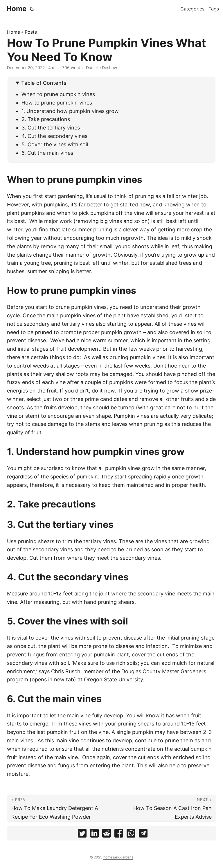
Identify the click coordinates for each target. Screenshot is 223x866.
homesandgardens (118, 857)
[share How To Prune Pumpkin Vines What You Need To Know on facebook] (118, 834)
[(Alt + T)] (32, 8)
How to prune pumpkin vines (56, 103)
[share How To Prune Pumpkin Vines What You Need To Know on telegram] (143, 834)
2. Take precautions (46, 119)
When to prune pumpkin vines (58, 94)
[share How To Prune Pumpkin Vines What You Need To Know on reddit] (106, 834)
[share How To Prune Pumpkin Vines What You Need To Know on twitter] (82, 834)
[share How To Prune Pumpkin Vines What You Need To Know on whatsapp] (131, 834)
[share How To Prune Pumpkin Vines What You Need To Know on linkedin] (94, 834)
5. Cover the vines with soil (55, 144)
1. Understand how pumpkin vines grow (70, 111)
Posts (31, 32)
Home (16, 8)
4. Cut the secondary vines (55, 136)
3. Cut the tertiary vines (50, 128)
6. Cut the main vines (48, 153)
